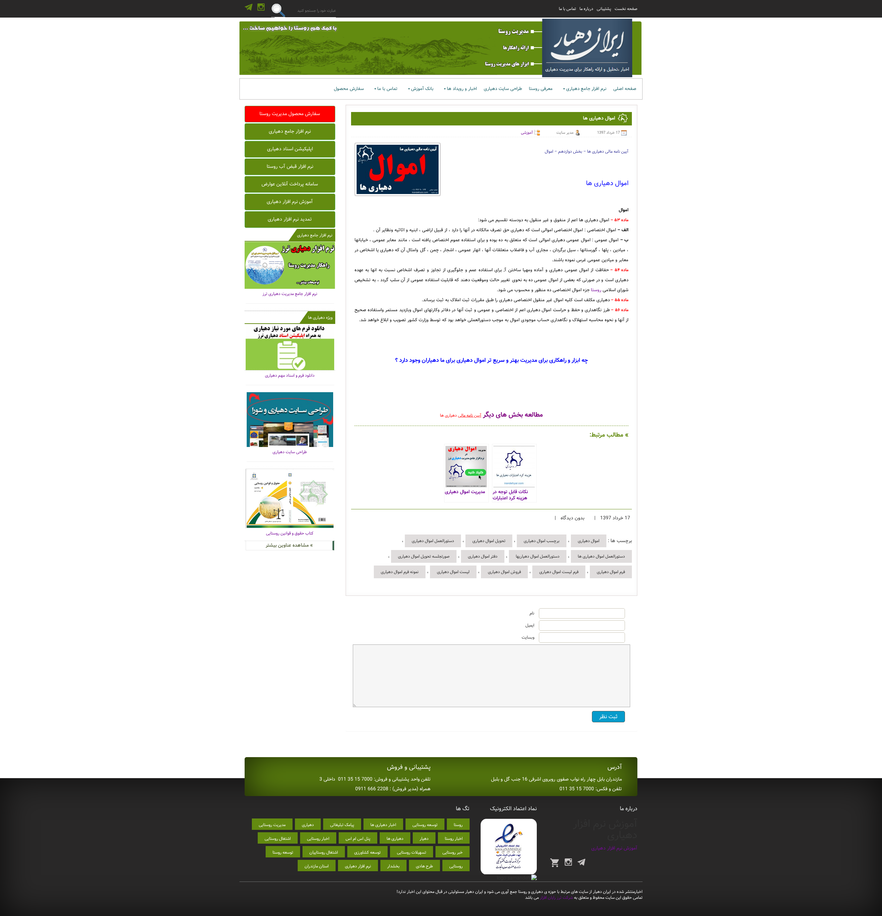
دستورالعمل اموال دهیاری (433, 541)
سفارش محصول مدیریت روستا (289, 114)
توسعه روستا (283, 852)
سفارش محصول (349, 88)
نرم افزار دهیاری (358, 866)
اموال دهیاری (588, 541)
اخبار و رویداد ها (462, 88)
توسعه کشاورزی (367, 852)
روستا (596, 290)
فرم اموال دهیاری (611, 572)
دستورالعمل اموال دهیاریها (538, 556)
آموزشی (527, 133)
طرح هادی (424, 866)
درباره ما (586, 9)
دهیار (424, 838)
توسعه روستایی (425, 825)
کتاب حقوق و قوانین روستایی (290, 533)
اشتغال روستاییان (323, 852)
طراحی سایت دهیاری (503, 88)
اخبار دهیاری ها (383, 825)
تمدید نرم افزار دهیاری (290, 219)
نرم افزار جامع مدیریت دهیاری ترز (290, 294)
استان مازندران (317, 866)
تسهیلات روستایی (411, 852)
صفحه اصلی (624, 88)
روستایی (456, 866)
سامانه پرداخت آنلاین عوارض (289, 184)
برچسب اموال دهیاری (542, 541)
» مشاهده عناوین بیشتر (289, 545)
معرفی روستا (541, 88)
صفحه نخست (626, 9)
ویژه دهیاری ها (320, 317)
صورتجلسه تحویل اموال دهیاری (424, 556)
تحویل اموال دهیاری (488, 541)
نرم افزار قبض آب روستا (290, 166)
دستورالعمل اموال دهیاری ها (601, 556)
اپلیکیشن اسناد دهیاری (290, 149)
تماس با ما (567, 9)
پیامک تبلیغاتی (342, 825)
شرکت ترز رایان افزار (556, 897)
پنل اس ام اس (358, 838)
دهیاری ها (395, 838)
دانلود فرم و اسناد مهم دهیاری (290, 375)
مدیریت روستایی (272, 825)
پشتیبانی (604, 9)
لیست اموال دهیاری (453, 572)
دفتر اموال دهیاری (483, 556)
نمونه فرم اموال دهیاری (400, 572)
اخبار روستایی (318, 838)
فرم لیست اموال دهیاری (558, 572)
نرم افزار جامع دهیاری (586, 88)
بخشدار (393, 866)
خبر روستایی (452, 852)
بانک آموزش (422, 88)
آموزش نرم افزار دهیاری (290, 201)
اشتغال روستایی (278, 838)
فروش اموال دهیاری (504, 572)
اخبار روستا (454, 838)
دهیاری (308, 825)
